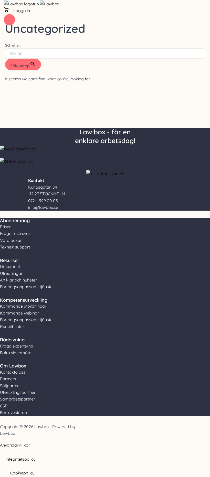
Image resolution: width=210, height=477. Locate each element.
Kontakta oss (12, 372)
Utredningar (11, 273)
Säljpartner (10, 385)
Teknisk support (15, 247)
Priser (5, 226)
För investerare (14, 412)
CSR (4, 405)
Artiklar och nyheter (18, 280)
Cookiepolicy (22, 472)
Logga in (21, 10)
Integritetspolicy (21, 459)
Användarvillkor (15, 445)
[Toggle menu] (9, 19)
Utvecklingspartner (18, 392)
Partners (8, 378)
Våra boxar (11, 240)
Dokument (10, 266)
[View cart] (6, 10)
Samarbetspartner (17, 399)
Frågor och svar (15, 233)
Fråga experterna (16, 346)
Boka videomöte (15, 352)
